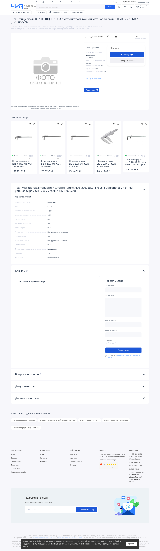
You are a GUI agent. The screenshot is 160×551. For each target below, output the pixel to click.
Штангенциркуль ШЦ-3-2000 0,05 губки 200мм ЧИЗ (79, 164)
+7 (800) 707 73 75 (135, 456)
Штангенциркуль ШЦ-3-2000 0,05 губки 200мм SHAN (22, 164)
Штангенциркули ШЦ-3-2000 (116, 420)
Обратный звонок (135, 459)
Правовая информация (107, 460)
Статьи (73, 2)
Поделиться (90, 90)
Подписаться (84, 509)
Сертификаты (16, 461)
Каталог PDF (15, 469)
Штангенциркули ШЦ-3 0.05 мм (26, 427)
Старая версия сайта (18, 472)
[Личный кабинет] (119, 6)
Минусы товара (111, 330)
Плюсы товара (110, 320)
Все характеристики (93, 78)
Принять (131, 544)
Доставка (45, 2)
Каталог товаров (22, 12)
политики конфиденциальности (44, 537)
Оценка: (109, 340)
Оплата (54, 2)
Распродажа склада (59, 12)
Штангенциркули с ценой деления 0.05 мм (57, 420)
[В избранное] (108, 36)
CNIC (136, 36)
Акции (42, 12)
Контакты (82, 2)
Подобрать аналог (127, 60)
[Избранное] (131, 6)
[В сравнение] (116, 36)
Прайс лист (78, 12)
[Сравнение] (125, 6)
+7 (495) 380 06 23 (124, 2)
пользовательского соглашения (70, 537)
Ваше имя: (110, 285)
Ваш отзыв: (110, 295)
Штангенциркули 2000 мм (24, 420)
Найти (110, 7)
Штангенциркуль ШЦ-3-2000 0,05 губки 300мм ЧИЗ (50, 164)
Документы (64, 2)
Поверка (73, 465)
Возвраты (73, 454)
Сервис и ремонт (76, 461)
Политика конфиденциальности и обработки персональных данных (112, 455)
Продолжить (123, 350)
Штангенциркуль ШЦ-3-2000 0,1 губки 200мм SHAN (106, 164)
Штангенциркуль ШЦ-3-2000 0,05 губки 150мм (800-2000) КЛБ (135, 162)
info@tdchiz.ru (143, 2)
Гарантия (73, 458)
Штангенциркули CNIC (89, 420)
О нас (38, 2)
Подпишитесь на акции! (36, 498)
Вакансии (44, 461)
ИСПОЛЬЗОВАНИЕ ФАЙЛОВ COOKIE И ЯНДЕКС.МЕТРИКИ (59, 544)
